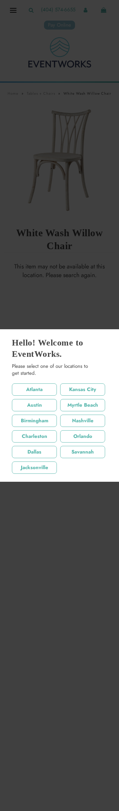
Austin (34, 405)
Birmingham (34, 420)
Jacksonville (34, 467)
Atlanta (34, 389)
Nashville (83, 420)
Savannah (82, 452)
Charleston (34, 436)
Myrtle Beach (82, 405)
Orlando (82, 436)
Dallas (34, 452)
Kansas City (82, 389)
